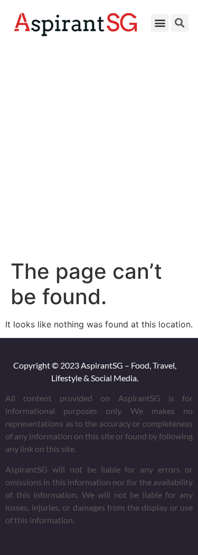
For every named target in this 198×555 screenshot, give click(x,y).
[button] (159, 23)
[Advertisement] (99, 150)
